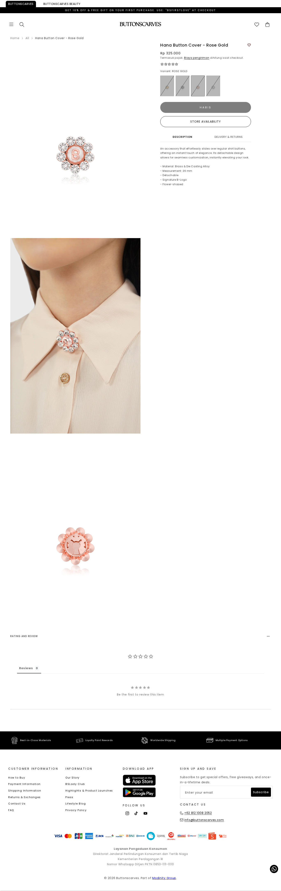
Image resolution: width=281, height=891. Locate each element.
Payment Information (24, 784)
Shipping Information (24, 790)
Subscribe (261, 792)
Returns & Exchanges (24, 797)
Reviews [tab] (26, 668)
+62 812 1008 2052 (198, 813)
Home (14, 38)
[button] (11, 24)
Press (69, 797)
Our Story (72, 777)
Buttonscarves (21, 4)
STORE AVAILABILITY (205, 122)
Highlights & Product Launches (89, 790)
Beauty (62, 4)
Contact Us (17, 803)
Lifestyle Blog (75, 803)
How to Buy (16, 777)
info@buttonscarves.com (204, 820)
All (27, 38)
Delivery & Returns (229, 137)
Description (182, 137)
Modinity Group (164, 878)
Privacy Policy (76, 810)
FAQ (11, 810)
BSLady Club (75, 784)
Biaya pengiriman (196, 58)
